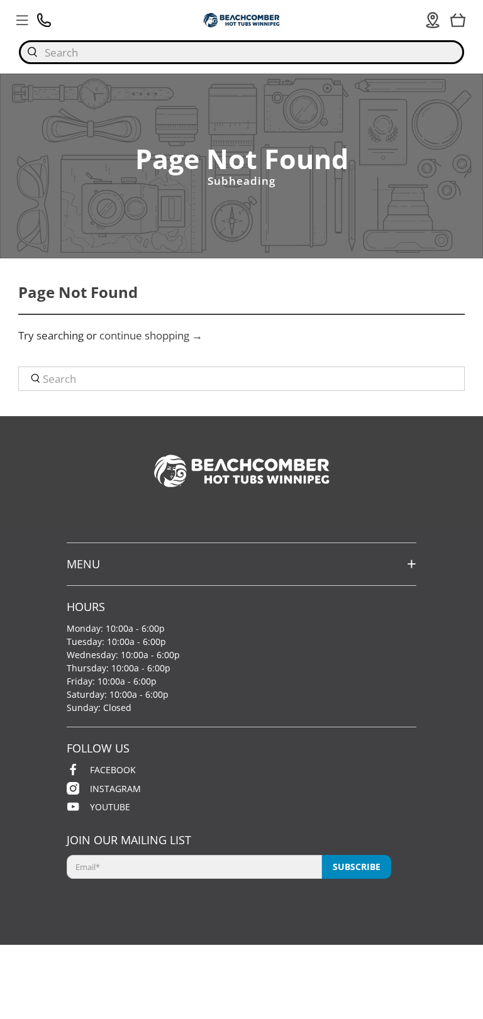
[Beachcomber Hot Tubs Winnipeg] (241, 20)
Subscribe (356, 867)
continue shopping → (151, 335)
